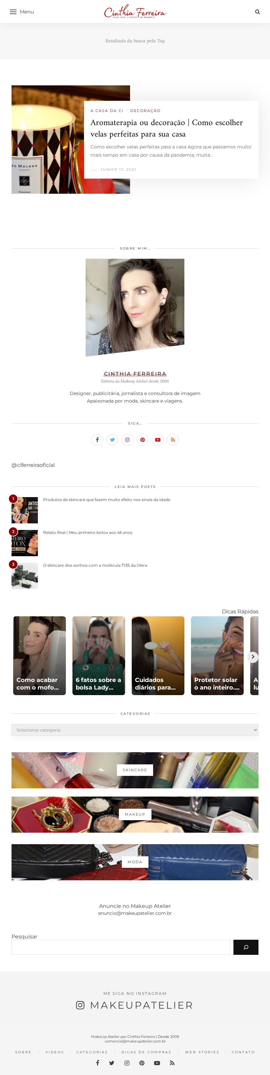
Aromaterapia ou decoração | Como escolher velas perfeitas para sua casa (167, 129)
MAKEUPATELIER (142, 1005)
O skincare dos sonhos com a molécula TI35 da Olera (95, 565)
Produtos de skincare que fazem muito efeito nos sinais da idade (106, 499)
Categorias (92, 1052)
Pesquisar (24, 936)
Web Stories (202, 1052)
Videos (54, 1052)
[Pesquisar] (245, 947)
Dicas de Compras (147, 1052)
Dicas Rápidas (240, 611)
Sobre (23, 1052)
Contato (243, 1052)
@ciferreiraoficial (33, 465)
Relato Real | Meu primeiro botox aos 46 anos (87, 532)
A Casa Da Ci (107, 110)
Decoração (145, 110)
